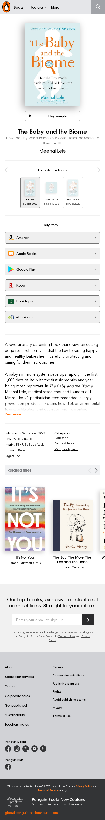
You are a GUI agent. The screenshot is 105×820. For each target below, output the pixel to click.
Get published (16, 705)
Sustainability (15, 715)
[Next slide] (96, 470)
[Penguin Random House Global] (18, 801)
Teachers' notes (17, 724)
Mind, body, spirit (66, 449)
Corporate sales (17, 696)
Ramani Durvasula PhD (25, 562)
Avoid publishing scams (69, 699)
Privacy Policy (84, 786)
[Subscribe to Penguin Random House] (88, 619)
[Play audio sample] (30, 116)
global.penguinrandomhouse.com (31, 812)
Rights (56, 691)
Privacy (57, 707)
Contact (11, 686)
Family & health (65, 443)
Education (61, 437)
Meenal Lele (52, 151)
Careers (57, 667)
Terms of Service (48, 790)
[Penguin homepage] (6, 6)
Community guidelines (68, 675)
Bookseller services (19, 677)
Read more (13, 414)
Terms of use (61, 715)
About (9, 667)
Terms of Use (66, 636)
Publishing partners (65, 683)
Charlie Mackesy (72, 567)
